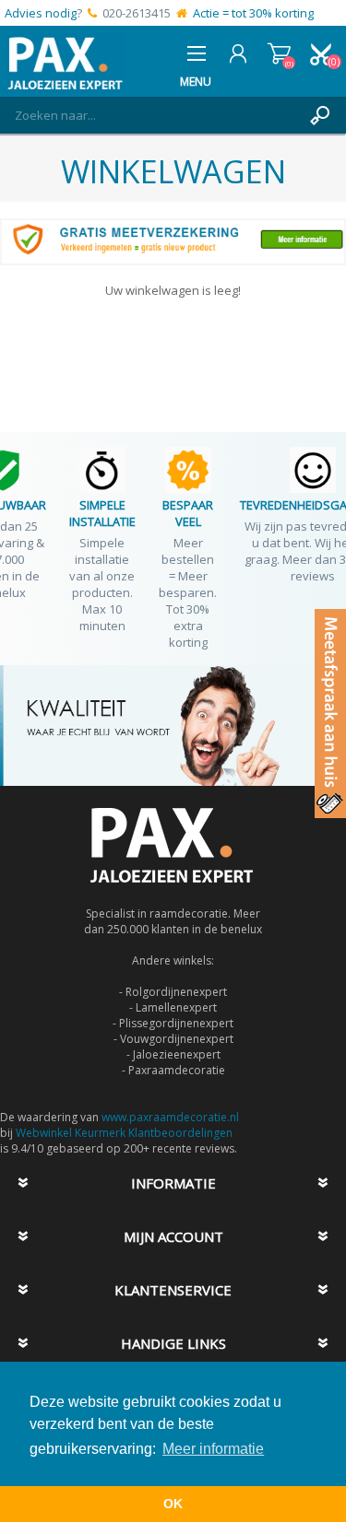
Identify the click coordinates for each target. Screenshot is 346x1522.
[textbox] (154, 115)
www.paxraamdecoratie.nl (170, 1117)
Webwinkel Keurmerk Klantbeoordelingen (124, 1133)
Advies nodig (41, 13)
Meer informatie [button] (213, 1449)
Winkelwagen (279, 53)
